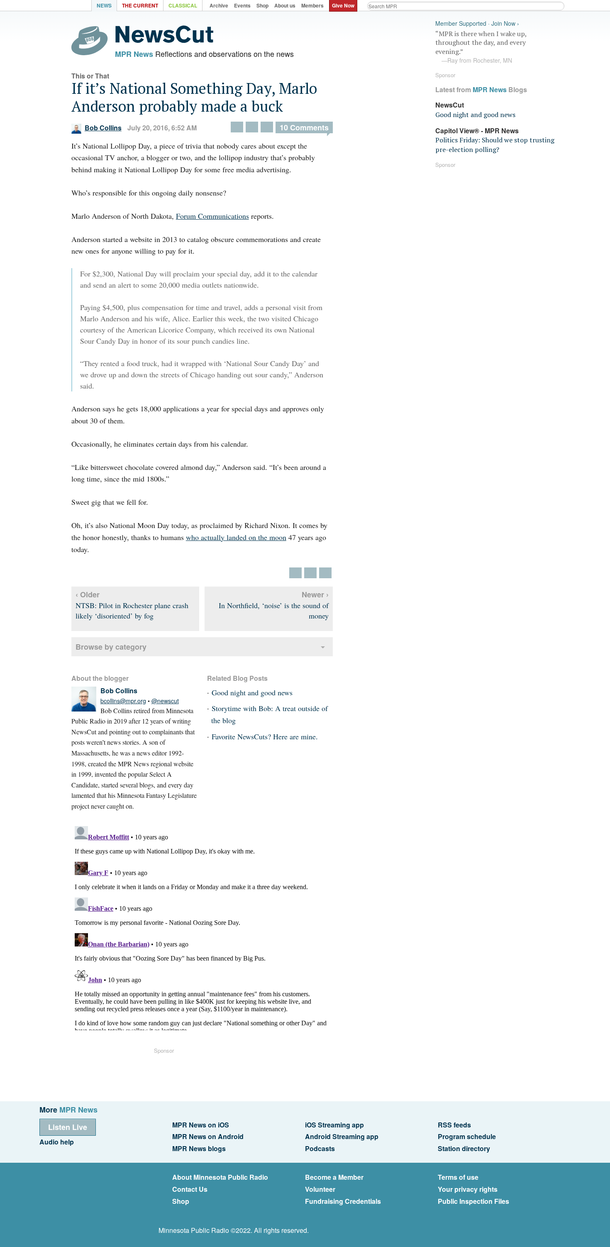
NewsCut (449, 105)
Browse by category (111, 646)
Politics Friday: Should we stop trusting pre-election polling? (494, 144)
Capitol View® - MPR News (477, 130)
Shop (180, 1201)
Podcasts (320, 1148)
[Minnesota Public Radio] (68, 6)
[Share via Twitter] (237, 127)
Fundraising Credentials (343, 1201)
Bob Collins (103, 127)
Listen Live (67, 1127)
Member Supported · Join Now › (477, 23)
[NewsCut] (164, 41)
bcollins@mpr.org (123, 701)
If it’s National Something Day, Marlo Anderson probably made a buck (194, 97)
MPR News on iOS (200, 1125)
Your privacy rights (468, 1189)
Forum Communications (212, 216)
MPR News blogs (199, 1148)
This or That (90, 76)
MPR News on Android (208, 1136)
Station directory (464, 1148)
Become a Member (334, 1177)
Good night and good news (252, 692)
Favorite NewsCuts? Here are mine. (265, 736)
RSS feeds (454, 1125)
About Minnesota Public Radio (220, 1177)
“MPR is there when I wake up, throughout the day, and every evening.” (481, 46)
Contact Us (189, 1189)
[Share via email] (267, 127)
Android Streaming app (341, 1136)
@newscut (165, 701)
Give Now (343, 5)
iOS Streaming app (334, 1125)
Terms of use (458, 1177)
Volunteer (320, 1189)
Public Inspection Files (473, 1201)
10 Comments (304, 127)
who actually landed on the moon (236, 537)
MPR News (134, 54)
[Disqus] (202, 926)
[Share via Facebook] (252, 127)
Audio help (56, 1142)
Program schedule (467, 1136)
